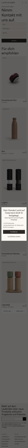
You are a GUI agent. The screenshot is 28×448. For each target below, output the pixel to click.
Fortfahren (14, 232)
